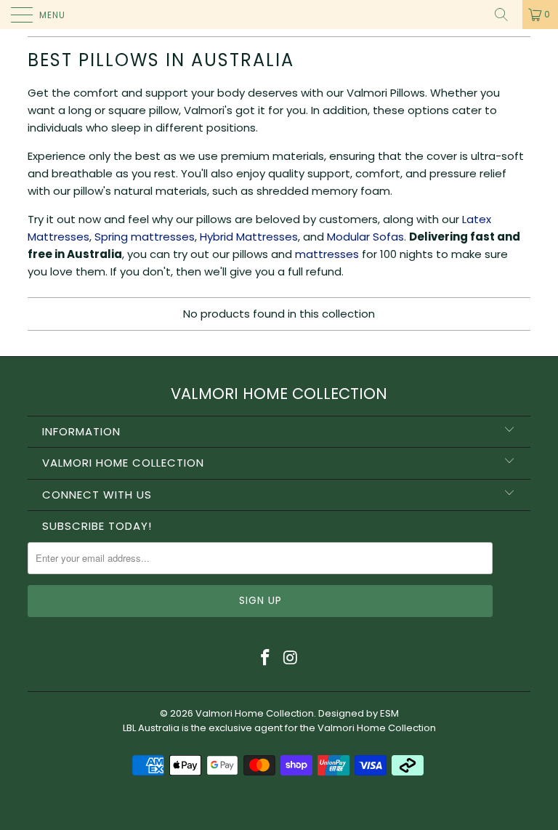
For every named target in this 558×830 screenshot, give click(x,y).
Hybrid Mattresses (249, 236)
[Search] (506, 14)
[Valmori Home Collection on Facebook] (266, 658)
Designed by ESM (358, 713)
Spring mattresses (144, 236)
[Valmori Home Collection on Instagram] (291, 658)
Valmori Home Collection (254, 713)
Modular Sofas (365, 236)
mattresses (327, 254)
